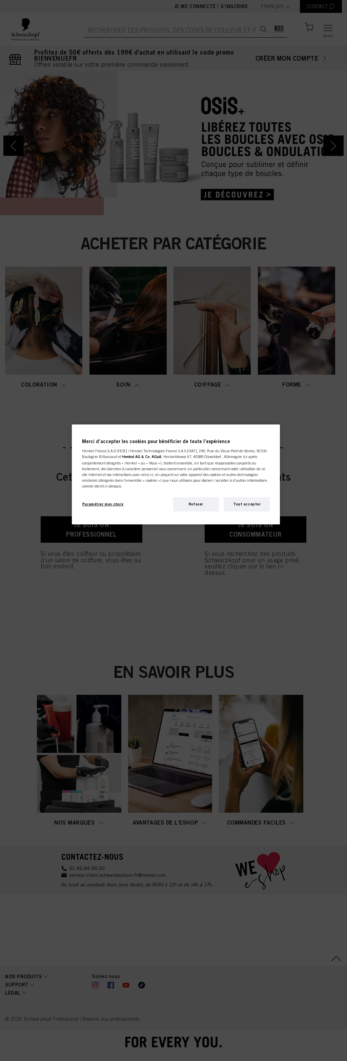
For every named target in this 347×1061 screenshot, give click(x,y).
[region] (176, 474)
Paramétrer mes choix (102, 504)
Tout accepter (247, 504)
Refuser (196, 504)
